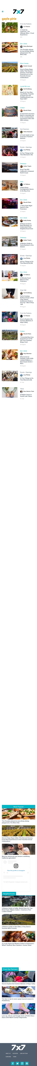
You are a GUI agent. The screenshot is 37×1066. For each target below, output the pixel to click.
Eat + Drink (23, 43)
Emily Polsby (27, 220)
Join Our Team (24, 1053)
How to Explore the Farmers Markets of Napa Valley (26, 320)
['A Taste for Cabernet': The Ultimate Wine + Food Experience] (10, 27)
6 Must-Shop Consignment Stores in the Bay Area (27, 189)
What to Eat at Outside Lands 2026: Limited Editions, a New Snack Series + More (27, 360)
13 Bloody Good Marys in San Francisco (25, 279)
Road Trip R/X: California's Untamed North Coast (27, 171)
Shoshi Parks (27, 110)
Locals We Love (25, 86)
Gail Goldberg (27, 89)
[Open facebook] (12, 1063)
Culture (22, 107)
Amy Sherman (27, 353)
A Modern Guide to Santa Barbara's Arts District (27, 245)
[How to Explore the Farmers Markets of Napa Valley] (10, 317)
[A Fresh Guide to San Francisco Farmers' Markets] (10, 132)
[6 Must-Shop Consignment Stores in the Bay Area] (10, 185)
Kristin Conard (27, 66)
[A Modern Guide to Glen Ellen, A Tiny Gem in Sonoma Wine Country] (18, 919)
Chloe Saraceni (27, 131)
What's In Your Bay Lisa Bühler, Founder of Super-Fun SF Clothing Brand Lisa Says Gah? (27, 96)
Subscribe (8, 1056)
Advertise (15, 1053)
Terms (14, 1056)
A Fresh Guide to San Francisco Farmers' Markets (27, 136)
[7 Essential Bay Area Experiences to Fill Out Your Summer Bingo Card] (10, 335)
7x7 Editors (26, 184)
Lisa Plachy (26, 149)
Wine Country (24, 63)
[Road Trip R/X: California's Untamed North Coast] (10, 167)
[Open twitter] (17, 1063)
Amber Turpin (27, 166)
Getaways (23, 163)
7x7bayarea (10, 882)
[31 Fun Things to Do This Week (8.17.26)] (10, 151)
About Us (8, 1053)
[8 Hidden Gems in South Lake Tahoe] (10, 392)
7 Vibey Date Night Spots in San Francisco (26, 207)
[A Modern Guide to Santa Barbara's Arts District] (10, 241)
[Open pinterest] (27, 1063)
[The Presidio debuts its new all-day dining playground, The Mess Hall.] (10, 47)
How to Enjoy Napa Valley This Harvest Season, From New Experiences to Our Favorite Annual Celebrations (17, 839)
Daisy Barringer (27, 46)
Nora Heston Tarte (28, 391)
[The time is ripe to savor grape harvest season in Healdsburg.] (18, 991)
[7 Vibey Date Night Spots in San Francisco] (10, 203)
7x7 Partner (26, 26)
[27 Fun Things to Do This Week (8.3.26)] (10, 376)
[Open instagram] (22, 1063)
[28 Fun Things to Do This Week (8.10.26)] (10, 259)
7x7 (4, 882)
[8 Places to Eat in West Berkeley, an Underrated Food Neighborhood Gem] (10, 221)
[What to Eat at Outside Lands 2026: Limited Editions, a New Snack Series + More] (10, 354)
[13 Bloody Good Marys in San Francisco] (10, 275)
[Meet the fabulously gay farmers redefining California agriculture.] (18, 849)
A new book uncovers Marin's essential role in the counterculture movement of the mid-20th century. (27, 117)
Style (21, 181)
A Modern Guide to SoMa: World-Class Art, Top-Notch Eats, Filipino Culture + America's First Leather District (17, 910)
